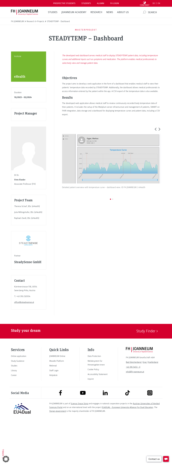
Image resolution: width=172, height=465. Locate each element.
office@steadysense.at (24, 302)
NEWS (109, 12)
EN (159, 3)
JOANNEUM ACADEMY (73, 12)
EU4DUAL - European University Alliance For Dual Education (127, 407)
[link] (22, 356)
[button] (155, 129)
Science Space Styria (79, 403)
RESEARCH (96, 12)
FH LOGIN (114, 3)
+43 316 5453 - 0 (133, 367)
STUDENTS (86, 3)
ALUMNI (100, 3)
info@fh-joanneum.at (135, 371)
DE (154, 3)
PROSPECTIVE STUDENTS (64, 3)
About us (123, 12)
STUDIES (52, 12)
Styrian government (57, 411)
